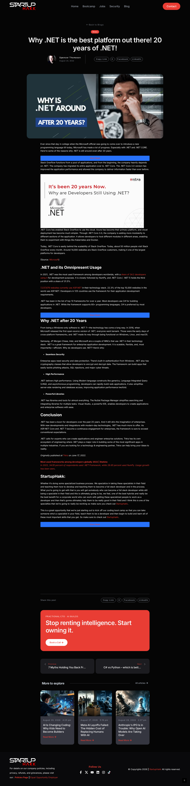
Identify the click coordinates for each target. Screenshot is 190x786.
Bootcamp (89, 6)
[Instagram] (103, 772)
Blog (127, 6)
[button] (112, 59)
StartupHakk (155, 769)
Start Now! (95, 158)
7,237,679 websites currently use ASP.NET (61, 287)
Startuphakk (122, 503)
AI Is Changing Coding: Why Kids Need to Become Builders (57, 728)
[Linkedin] (97, 772)
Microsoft (54, 259)
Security (114, 6)
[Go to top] (184, 780)
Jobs (102, 6)
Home (74, 6)
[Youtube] (92, 772)
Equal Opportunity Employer (44, 777)
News (95, 32)
